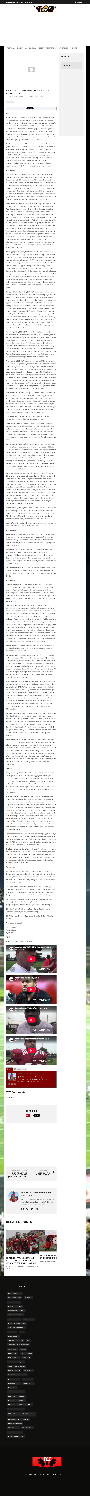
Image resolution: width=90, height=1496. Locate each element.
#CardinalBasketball (16, 1310)
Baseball (33, 48)
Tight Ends (10, 933)
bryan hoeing (13, 1357)
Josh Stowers (13, 1379)
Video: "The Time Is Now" (43, 1174)
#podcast (12, 1332)
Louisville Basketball (16, 1396)
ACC (28, 1340)
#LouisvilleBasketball (17, 1323)
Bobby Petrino (26, 1353)
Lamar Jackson (14, 1383)
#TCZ (21, 1332)
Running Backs (11, 930)
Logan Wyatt (28, 1383)
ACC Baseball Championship (18, 1344)
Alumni (23, 1349)
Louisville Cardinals (16, 1400)
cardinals (26, 1357)
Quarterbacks (11, 927)
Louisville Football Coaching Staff (20, 1414)
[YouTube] (15, 1084)
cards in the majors (16, 1362)
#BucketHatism (14, 1302)
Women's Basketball (16, 1436)
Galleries (10, 2)
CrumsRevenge (63, 48)
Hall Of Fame (22, 2)
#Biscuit (28, 1297)
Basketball (22, 48)
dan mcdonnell (14, 1370)
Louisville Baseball (15, 1392)
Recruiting (51, 48)
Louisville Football (16, 1409)
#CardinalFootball (15, 1315)
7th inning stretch (15, 1340)
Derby (41, 48)
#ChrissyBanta (14, 1319)
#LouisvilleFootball (16, 1327)
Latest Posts (21, 1069)
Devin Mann (28, 1370)
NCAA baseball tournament (18, 1419)
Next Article (45, 1170)
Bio (10, 1069)
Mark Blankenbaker (16, 97)
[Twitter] (9, 1084)
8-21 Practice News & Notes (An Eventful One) (18, 1175)
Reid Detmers (27, 1427)
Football (11, 48)
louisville (12, 1387)
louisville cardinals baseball (20, 1404)
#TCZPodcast (13, 1336)
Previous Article (19, 1170)
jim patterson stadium (17, 1374)
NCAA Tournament (15, 1423)
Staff (31, 2)
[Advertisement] (45, 31)
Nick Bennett (13, 1427)
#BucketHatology (15, 1306)
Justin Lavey (27, 1379)
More (74, 48)
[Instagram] (12, 1084)
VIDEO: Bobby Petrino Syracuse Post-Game (53, 1256)
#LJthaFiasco (29, 1319)
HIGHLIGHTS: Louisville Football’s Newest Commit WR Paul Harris (21, 1260)
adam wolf (12, 1349)
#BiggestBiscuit (14, 1297)
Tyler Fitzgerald (15, 1432)
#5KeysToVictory (14, 1293)
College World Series (16, 1366)
